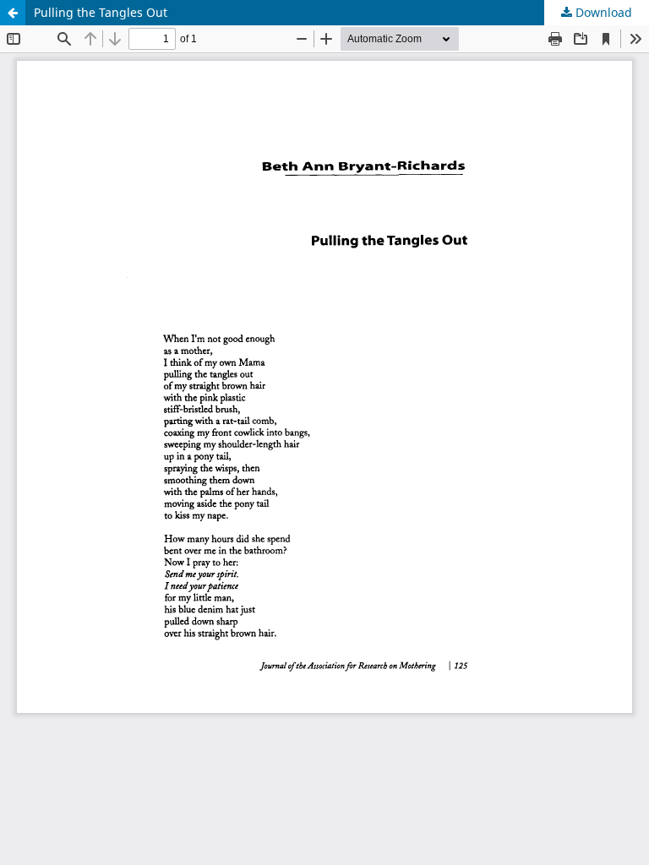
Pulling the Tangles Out (100, 12)
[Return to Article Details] (12, 12)
